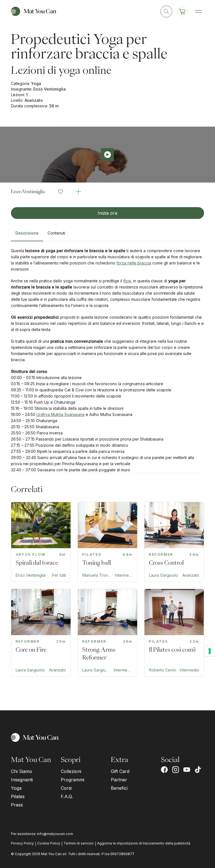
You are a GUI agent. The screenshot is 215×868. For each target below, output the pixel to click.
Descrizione (27, 233)
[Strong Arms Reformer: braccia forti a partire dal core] (107, 632)
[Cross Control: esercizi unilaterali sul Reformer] (174, 542)
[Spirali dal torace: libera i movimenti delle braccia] (41, 542)
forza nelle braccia (133, 263)
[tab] (27, 235)
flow (127, 280)
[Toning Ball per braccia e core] (107, 542)
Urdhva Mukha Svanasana (60, 414)
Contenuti (56, 233)
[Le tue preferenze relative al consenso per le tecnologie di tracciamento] (209, 651)
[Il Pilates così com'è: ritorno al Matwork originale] (174, 632)
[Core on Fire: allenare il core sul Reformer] (41, 632)
